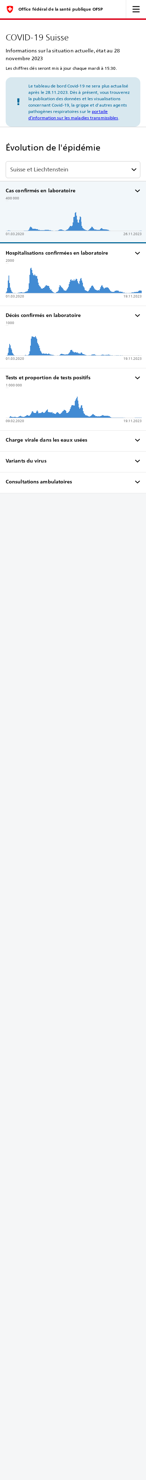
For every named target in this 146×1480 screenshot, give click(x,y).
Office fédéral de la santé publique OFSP (60, 9)
